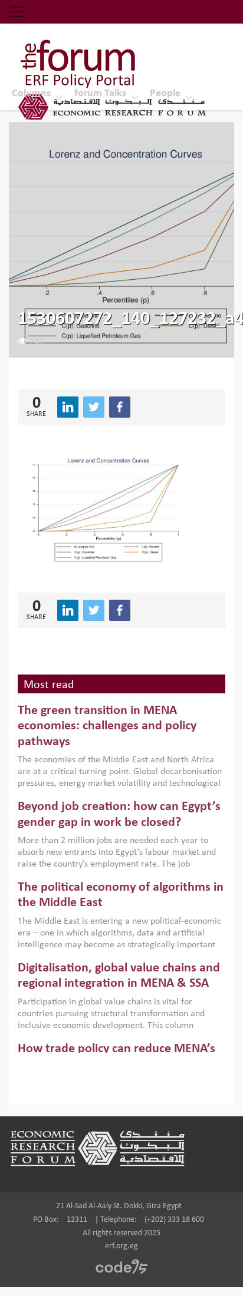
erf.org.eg (121, 1246)
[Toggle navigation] (16, 12)
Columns (31, 93)
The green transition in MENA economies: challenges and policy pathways (107, 726)
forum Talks (100, 93)
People (165, 93)
